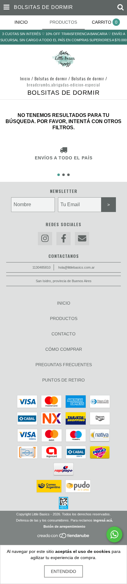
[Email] (82, 238)
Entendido (63, 571)
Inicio (25, 78)
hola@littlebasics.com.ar (76, 267)
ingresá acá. (103, 520)
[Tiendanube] (64, 537)
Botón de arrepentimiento (64, 526)
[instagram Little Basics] (45, 238)
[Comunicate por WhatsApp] (114, 534)
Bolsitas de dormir (51, 78)
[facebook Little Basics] (63, 238)
